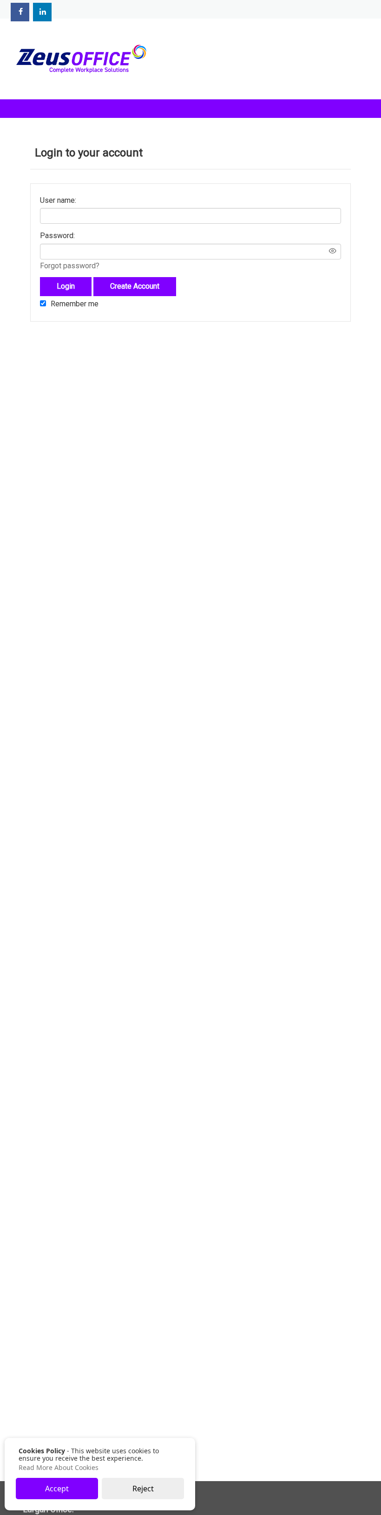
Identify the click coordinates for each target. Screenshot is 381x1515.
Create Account (134, 286)
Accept (57, 1488)
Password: (57, 235)
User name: (58, 200)
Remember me (75, 303)
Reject (143, 1488)
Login (66, 286)
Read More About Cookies (59, 1467)
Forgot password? (69, 265)
